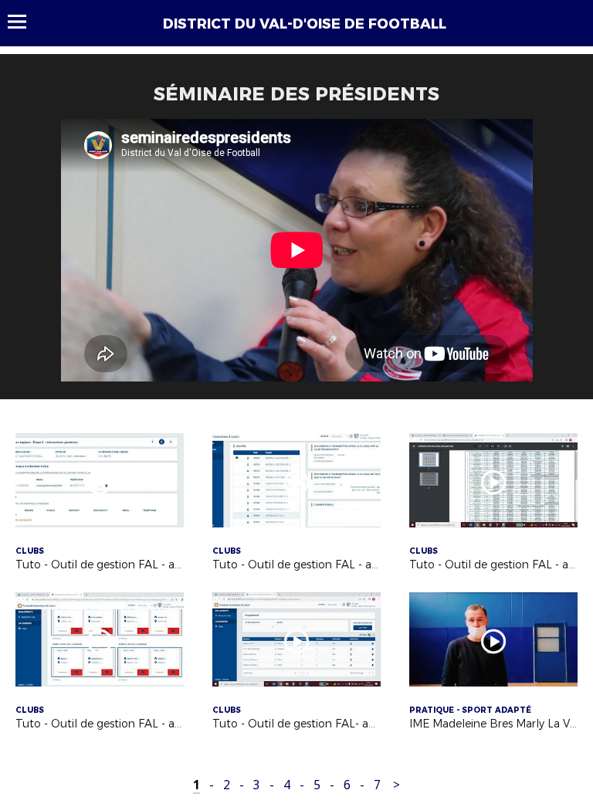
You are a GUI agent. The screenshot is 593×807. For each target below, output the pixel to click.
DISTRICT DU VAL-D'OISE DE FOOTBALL (304, 23)
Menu (24, 21)
